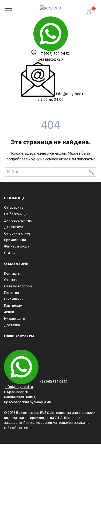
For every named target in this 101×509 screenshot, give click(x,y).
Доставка (12, 325)
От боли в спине (17, 233)
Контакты (12, 273)
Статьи (10, 252)
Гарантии (11, 292)
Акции (9, 312)
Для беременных (18, 220)
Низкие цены (14, 318)
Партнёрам (13, 305)
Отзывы (10, 279)
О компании (13, 299)
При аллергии (15, 240)
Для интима (13, 227)
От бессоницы (15, 214)
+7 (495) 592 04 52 (54, 53)
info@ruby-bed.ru (70, 94)
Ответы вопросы (18, 286)
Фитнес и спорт (16, 246)
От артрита (13, 207)
